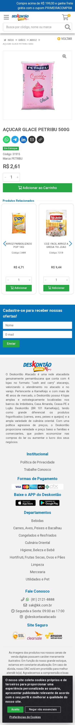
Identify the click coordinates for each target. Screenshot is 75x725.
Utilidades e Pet (37, 579)
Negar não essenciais (43, 709)
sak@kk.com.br (40, 605)
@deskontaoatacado (40, 617)
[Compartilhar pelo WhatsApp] (6, 139)
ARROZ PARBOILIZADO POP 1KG (19, 245)
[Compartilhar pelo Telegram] (15, 139)
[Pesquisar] (68, 27)
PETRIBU (17, 158)
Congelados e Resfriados (38, 535)
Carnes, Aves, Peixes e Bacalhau (37, 528)
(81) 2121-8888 (42, 599)
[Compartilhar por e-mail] (32, 139)
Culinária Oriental (37, 543)
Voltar (66, 39)
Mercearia (37, 572)
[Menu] (6, 17)
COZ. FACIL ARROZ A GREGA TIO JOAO (56, 245)
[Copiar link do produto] (40, 139)
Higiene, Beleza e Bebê (37, 550)
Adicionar (20, 288)
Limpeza (37, 565)
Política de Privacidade (37, 462)
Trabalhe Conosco (37, 470)
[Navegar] (5, 243)
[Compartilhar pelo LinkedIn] (23, 139)
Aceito (15, 709)
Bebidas (37, 521)
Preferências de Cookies (25, 717)
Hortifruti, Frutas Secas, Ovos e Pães (37, 557)
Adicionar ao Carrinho (39, 188)
